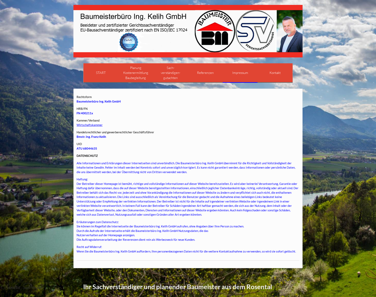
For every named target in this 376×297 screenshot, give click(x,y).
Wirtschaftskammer (90, 125)
